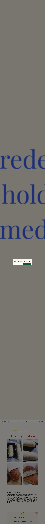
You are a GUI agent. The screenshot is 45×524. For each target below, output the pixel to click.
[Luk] (31, 259)
